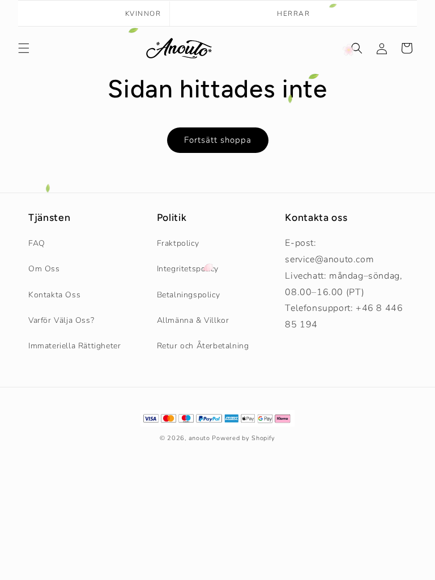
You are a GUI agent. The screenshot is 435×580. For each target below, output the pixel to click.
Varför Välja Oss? (61, 320)
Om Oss (44, 268)
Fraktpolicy (178, 243)
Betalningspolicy (188, 294)
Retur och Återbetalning (203, 345)
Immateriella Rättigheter (74, 345)
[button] (23, 48)
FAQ (36, 243)
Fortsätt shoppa (217, 140)
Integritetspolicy (188, 268)
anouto (199, 438)
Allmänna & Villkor (193, 320)
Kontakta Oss (54, 294)
